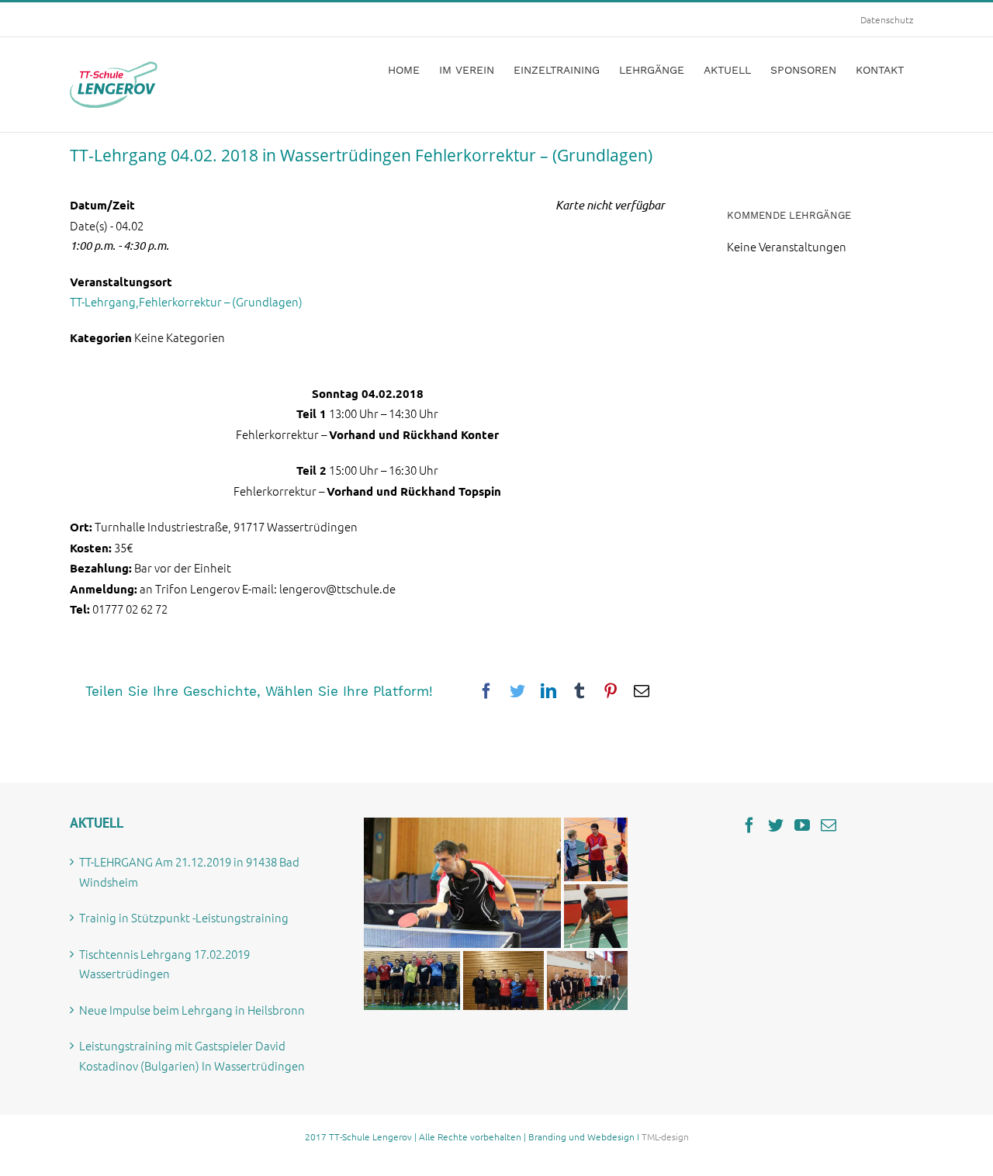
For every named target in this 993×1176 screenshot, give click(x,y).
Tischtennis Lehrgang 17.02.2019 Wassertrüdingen (164, 964)
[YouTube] (802, 825)
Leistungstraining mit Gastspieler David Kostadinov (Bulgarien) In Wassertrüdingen (192, 1055)
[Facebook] (749, 825)
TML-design (665, 1136)
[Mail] (828, 825)
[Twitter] (776, 825)
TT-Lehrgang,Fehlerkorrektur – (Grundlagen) (186, 301)
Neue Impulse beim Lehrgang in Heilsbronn (192, 1009)
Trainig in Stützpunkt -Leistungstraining (184, 917)
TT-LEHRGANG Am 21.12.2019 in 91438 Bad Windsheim (189, 871)
